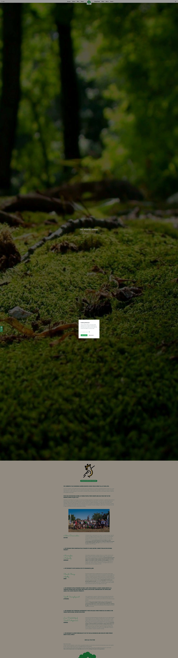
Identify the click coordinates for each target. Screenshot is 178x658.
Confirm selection (91, 335)
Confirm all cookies (84, 335)
